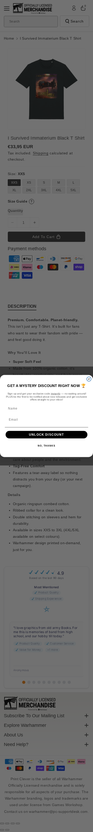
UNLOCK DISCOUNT (46, 434)
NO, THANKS (46, 446)
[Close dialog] (89, 379)
